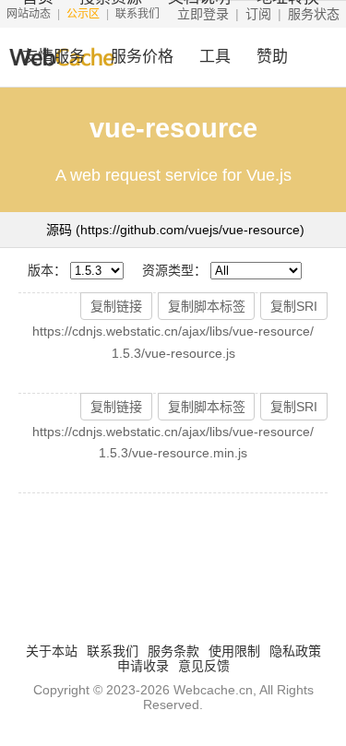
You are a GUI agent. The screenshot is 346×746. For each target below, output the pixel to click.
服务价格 (142, 56)
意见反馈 (204, 665)
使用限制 (234, 651)
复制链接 (116, 306)
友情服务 (53, 56)
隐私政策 (295, 651)
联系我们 (112, 651)
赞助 (272, 56)
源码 (175, 229)
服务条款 (173, 651)
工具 (215, 56)
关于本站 (52, 651)
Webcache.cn (213, 689)
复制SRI (293, 306)
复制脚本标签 (206, 306)
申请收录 (143, 665)
